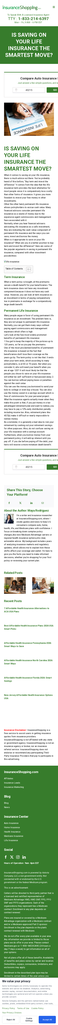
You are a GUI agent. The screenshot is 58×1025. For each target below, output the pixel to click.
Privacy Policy (8, 1008)
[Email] (42, 503)
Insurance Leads (12, 783)
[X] (20, 503)
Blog (6, 803)
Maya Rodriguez (38, 510)
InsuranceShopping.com (21, 772)
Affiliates (8, 778)
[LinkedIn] (31, 503)
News (7, 807)
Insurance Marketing (14, 787)
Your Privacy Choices (11, 1012)
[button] (6, 585)
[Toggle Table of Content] (27, 269)
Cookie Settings (29, 1019)
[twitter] (11, 857)
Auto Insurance (11, 823)
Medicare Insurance (13, 836)
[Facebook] (9, 503)
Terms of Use (23, 1008)
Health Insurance (12, 831)
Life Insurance (11, 840)
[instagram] (18, 857)
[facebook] (5, 857)
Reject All (11, 1019)
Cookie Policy (37, 1008)
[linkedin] (24, 857)
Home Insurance (12, 827)
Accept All (47, 1019)
